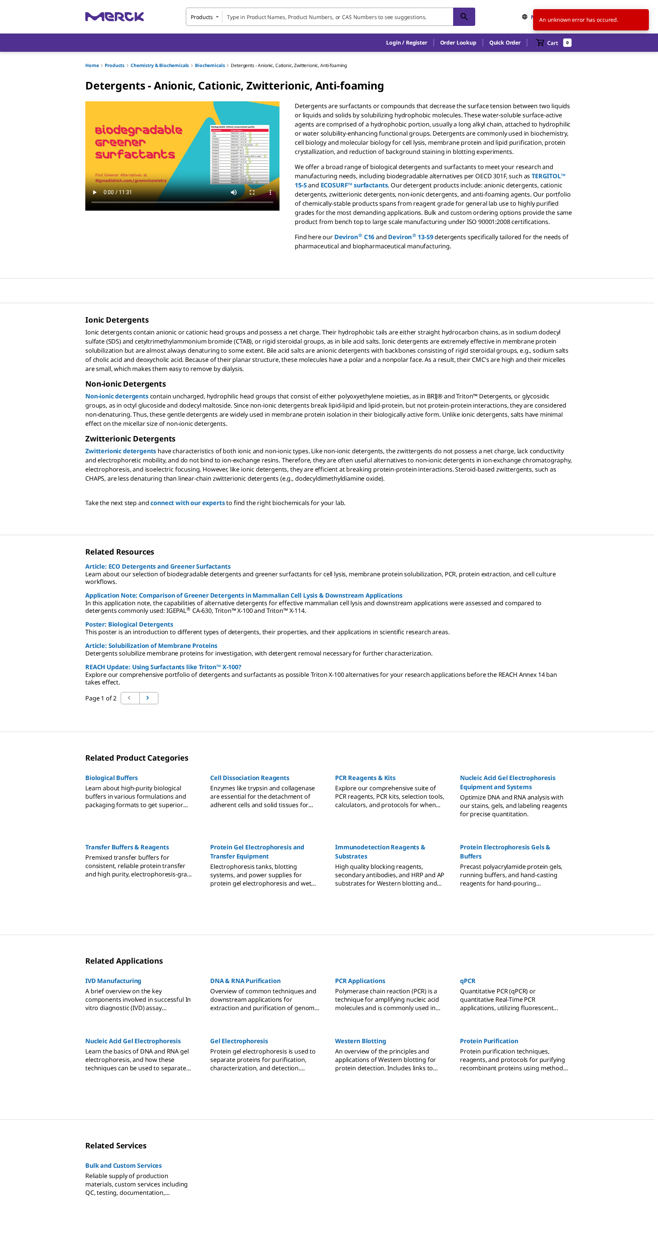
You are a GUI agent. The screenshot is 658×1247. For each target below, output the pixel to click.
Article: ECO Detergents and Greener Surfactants (157, 566)
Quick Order (505, 42)
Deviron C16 (354, 237)
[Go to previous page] (148, 698)
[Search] (464, 17)
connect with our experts (187, 503)
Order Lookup (458, 42)
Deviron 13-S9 (410, 237)
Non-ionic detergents (117, 396)
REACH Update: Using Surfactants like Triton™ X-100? (163, 667)
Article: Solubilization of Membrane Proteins (151, 645)
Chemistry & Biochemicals (160, 65)
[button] (406, 42)
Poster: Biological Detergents (129, 624)
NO (535, 17)
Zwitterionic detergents (120, 451)
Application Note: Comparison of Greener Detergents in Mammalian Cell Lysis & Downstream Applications (243, 595)
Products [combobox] (202, 17)
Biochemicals (210, 65)
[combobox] (330, 17)
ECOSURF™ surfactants (354, 185)
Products (115, 65)
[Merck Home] (114, 16)
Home (92, 65)
